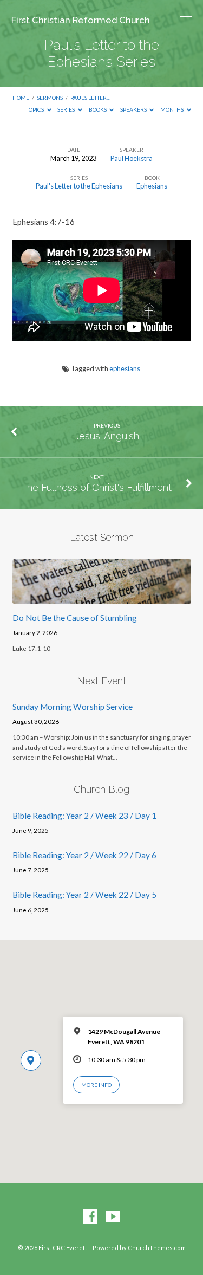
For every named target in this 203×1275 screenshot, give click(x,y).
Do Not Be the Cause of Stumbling (74, 618)
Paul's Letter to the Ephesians (79, 186)
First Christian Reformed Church (80, 20)
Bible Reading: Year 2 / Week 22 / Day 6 (84, 855)
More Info (96, 1085)
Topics (36, 109)
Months (172, 109)
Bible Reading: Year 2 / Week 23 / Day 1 (84, 815)
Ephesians (151, 186)
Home (20, 97)
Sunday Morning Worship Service (72, 706)
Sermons (50, 97)
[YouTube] (113, 1217)
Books (98, 109)
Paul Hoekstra (131, 158)
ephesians (124, 368)
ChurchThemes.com (157, 1247)
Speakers (134, 109)
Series (66, 109)
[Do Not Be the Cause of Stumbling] (101, 597)
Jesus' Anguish (107, 436)
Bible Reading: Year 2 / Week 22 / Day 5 (84, 894)
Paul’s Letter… (90, 97)
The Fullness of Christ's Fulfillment (96, 487)
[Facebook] (90, 1217)
